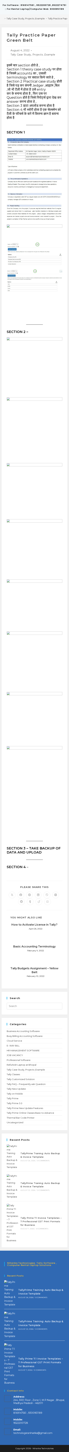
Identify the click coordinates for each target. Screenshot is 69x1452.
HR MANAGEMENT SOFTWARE (23, 1050)
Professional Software (18, 1060)
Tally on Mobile (15, 1093)
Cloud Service (14, 1040)
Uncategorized (15, 1122)
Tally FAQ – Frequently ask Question (26, 1084)
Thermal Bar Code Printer (20, 1117)
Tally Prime (12, 1098)
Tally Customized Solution (21, 1079)
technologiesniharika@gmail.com (32, 1433)
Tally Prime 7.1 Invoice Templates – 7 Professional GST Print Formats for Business (41, 1221)
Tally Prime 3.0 (14, 1103)
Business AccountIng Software (23, 1031)
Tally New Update (16, 1088)
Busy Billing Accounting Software (25, 1036)
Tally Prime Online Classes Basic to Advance (30, 1112)
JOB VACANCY (15, 1055)
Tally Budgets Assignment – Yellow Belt (34, 970)
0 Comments (43, 1161)
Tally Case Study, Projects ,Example (33, 54)
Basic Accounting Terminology (34, 946)
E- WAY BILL (13, 1045)
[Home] (2, 18)
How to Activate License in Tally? (34, 924)
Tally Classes (13, 1074)
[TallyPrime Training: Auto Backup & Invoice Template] (12, 1156)
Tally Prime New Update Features (25, 1108)
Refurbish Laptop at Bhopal (21, 1064)
